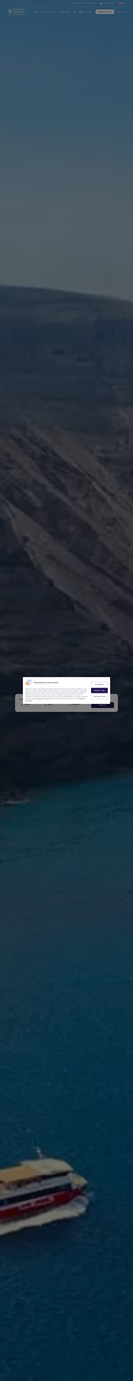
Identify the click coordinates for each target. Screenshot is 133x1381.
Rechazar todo (99, 696)
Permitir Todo (99, 690)
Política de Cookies (43, 698)
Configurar (99, 684)
